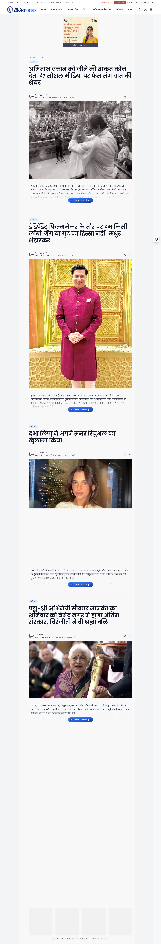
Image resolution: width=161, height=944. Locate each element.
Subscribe (120, 2)
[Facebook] (137, 2)
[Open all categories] (151, 9)
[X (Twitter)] (141, 2)
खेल (84, 9)
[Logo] (21, 9)
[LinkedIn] (145, 2)
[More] (125, 97)
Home (43, 9)
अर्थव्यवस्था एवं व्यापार (102, 9)
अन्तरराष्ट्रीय (72, 9)
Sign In (129, 2)
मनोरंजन (119, 9)
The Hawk (39, 95)
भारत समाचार (57, 9)
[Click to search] (140, 9)
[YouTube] (152, 2)
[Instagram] (148, 2)
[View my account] (145, 9)
